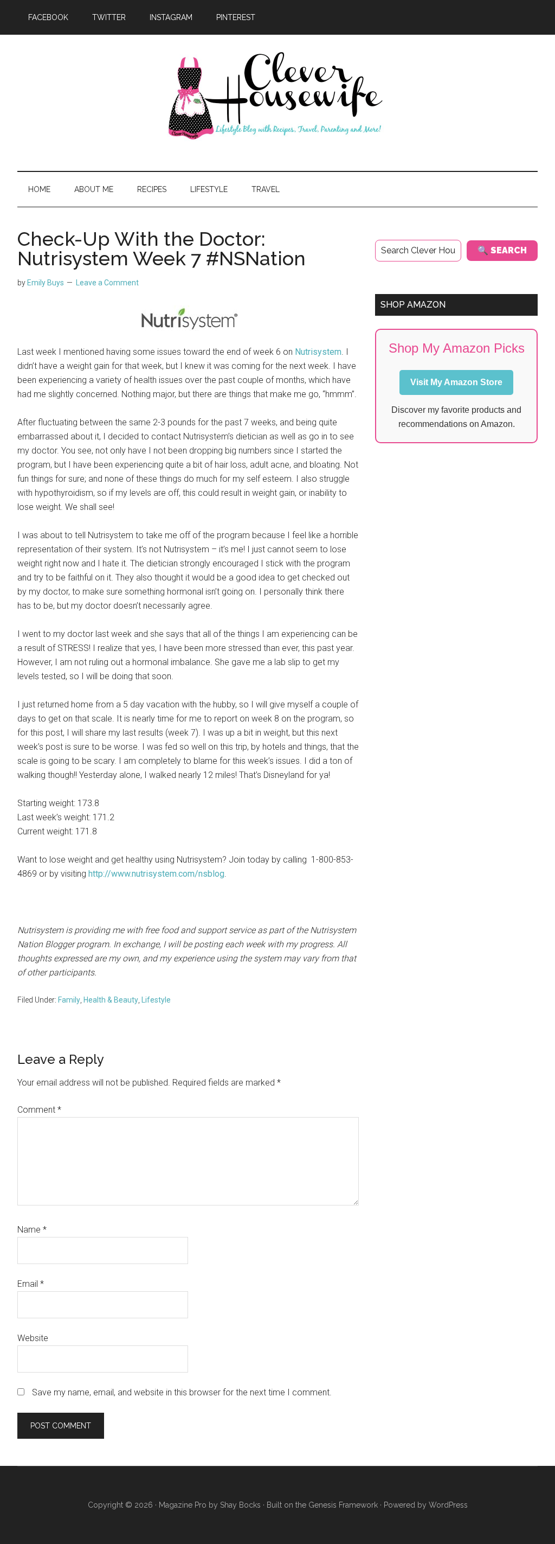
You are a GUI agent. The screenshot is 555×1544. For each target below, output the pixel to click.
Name (32, 1229)
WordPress (448, 1505)
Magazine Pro (182, 1505)
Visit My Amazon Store (456, 382)
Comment (39, 1110)
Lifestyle (156, 1000)
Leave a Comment (107, 282)
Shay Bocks (240, 1505)
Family (69, 1000)
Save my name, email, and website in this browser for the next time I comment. (182, 1392)
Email (30, 1284)
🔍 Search (502, 250)
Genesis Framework (343, 1505)
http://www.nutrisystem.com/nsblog (156, 874)
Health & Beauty (110, 1000)
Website (32, 1338)
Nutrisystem (318, 352)
